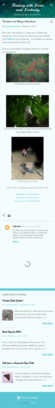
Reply (15, 242)
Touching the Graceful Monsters (27, 198)
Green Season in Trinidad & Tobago (27, 201)
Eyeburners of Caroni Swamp (27, 194)
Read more (47, 323)
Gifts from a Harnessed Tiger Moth (18, 363)
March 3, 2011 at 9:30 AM (31, 226)
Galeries (33, 403)
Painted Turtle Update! (12, 300)
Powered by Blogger (29, 397)
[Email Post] (9, 217)
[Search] (51, 5)
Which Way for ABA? (11, 331)
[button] (51, 22)
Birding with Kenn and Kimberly (27, 7)
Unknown (17, 226)
